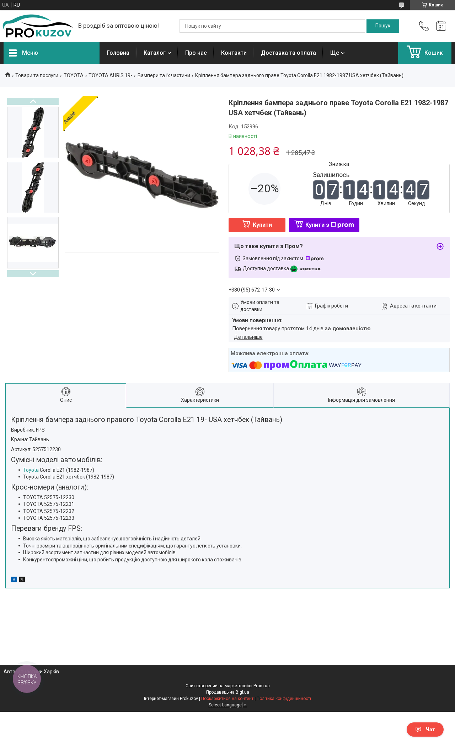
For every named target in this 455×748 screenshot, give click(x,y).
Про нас (196, 52)
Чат (430, 729)
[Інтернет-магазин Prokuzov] (37, 26)
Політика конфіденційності (284, 698)
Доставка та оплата (288, 52)
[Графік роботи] (441, 26)
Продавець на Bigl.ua (227, 692)
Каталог (155, 52)
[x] (22, 580)
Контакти (234, 52)
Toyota (31, 470)
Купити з (317, 224)
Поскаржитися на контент (227, 698)
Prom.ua (261, 685)
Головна (118, 52)
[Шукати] (382, 26)
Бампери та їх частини (164, 75)
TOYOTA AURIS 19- (110, 75)
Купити (262, 224)
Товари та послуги (36, 75)
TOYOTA (74, 75)
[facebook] (14, 580)
